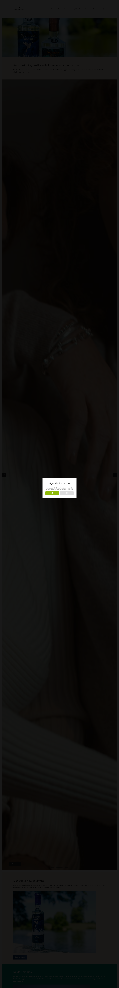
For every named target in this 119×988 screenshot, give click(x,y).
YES (52, 493)
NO (67, 493)
